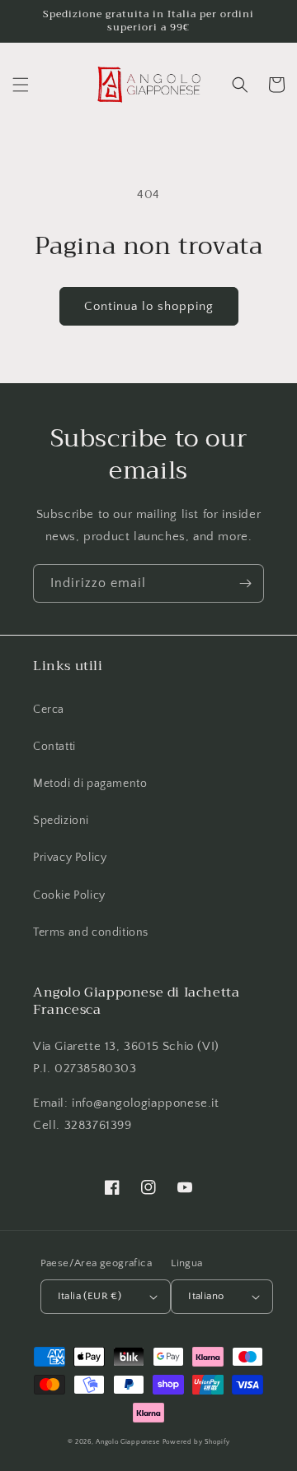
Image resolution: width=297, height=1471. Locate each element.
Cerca (48, 709)
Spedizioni (61, 820)
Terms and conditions (90, 932)
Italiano (206, 1296)
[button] (20, 85)
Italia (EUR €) (90, 1296)
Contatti (54, 746)
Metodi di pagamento (90, 783)
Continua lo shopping (149, 306)
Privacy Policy (69, 857)
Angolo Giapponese (128, 1442)
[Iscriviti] (245, 583)
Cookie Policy (69, 895)
